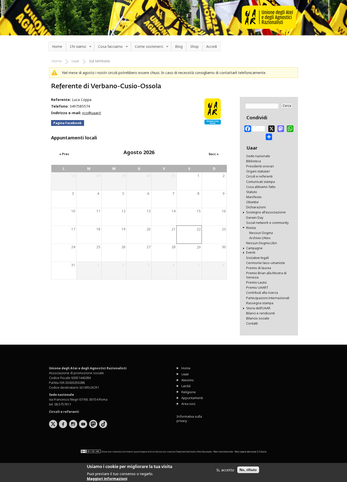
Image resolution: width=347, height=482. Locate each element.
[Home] (269, 27)
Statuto (251, 192)
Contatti (252, 323)
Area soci (188, 404)
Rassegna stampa (259, 303)
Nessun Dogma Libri (261, 243)
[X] (271, 128)
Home (57, 46)
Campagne (254, 248)
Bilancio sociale (257, 318)
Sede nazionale (258, 156)
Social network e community (267, 223)
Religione (188, 392)
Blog (179, 46)
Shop (194, 46)
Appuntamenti (192, 398)
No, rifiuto (248, 470)
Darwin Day (254, 217)
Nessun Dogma (261, 233)
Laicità (186, 386)
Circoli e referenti (259, 176)
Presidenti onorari (260, 166)
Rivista (251, 228)
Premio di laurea (258, 268)
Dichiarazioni (256, 207)
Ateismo (187, 380)
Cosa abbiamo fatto (261, 187)
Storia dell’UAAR (258, 308)
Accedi (211, 46)
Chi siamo (76, 46)
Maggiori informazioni (107, 478)
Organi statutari (258, 171)
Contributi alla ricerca (262, 292)
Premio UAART (257, 287)
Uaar (75, 61)
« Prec (64, 154)
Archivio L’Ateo (260, 238)
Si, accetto (225, 470)
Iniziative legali (257, 258)
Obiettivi (252, 202)
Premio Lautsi (256, 282)
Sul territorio (99, 61)
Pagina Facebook (67, 123)
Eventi (250, 252)
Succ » (214, 154)
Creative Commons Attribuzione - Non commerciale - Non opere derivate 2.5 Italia (221, 451)
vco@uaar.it (91, 112)
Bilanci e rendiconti (260, 313)
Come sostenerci (147, 46)
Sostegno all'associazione (266, 212)
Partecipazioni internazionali (267, 298)
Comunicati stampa (260, 182)
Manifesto (254, 197)
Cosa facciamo (108, 46)
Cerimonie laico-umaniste (265, 263)
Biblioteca (253, 161)
